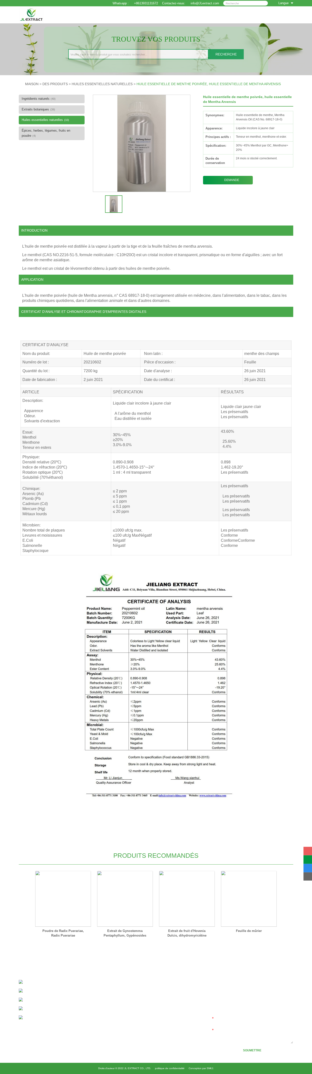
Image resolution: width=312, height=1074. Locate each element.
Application (148, 1003)
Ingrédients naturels (39, 98)
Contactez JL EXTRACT (158, 1017)
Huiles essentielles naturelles (102, 84)
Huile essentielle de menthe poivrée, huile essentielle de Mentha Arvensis (208, 84)
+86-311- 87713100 (46, 982)
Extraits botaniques (38, 109)
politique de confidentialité (170, 1068)
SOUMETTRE (252, 1050)
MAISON (32, 84)
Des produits (55, 84)
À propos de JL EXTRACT (159, 990)
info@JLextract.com (52, 1000)
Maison (146, 983)
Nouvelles (148, 1010)
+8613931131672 (146, 3)
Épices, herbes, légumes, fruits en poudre (46, 133)
